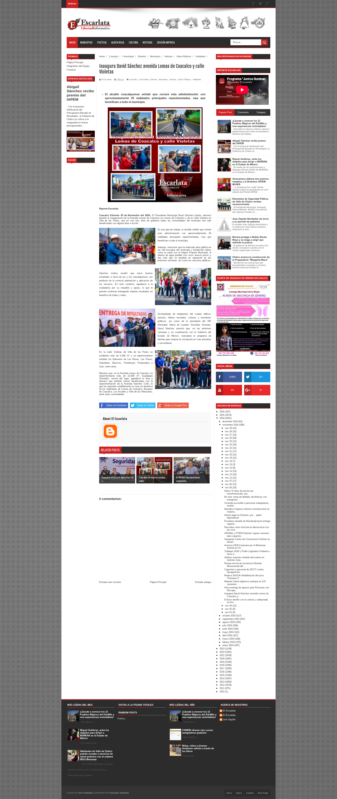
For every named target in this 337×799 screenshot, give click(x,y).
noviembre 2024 (230, 424)
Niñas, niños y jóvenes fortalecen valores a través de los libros (198, 748)
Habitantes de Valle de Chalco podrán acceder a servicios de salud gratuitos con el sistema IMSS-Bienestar (96, 755)
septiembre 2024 (231, 619)
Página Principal (75, 62)
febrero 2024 (229, 642)
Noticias (147, 42)
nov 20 (229, 454)
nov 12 (229, 477)
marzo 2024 (228, 638)
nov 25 (229, 441)
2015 (222, 675)
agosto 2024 (229, 622)
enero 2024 (228, 645)
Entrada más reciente (110, 582)
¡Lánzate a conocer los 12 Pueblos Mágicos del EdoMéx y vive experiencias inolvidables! (97, 714)
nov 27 (229, 434)
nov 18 (229, 461)
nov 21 (229, 451)
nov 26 (229, 438)
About (239, 793)
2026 (222, 411)
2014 (222, 678)
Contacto (71, 69)
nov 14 (229, 471)
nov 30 (229, 428)
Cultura (133, 42)
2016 (222, 671)
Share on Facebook (116, 405)
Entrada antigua (203, 582)
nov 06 (229, 484)
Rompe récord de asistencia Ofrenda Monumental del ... (243, 564)
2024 (222, 418)
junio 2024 (227, 628)
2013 (222, 681)
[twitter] (260, 4)
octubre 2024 (229, 615)
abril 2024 (227, 635)
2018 (222, 665)
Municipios (86, 42)
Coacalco (133, 79)
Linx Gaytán (229, 719)
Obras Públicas (184, 79)
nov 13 (229, 474)
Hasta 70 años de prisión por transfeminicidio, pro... (238, 492)
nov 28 (229, 431)
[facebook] (253, 4)
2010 (222, 691)
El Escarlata (229, 710)
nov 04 (229, 605)
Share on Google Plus (176, 405)
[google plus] (267, 4)
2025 (222, 415)
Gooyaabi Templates (119, 793)
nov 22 (229, 448)
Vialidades (197, 79)
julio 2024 (227, 625)
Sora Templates (85, 793)
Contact (249, 793)
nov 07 (229, 481)
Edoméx (153, 79)
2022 (222, 652)
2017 (222, 668)
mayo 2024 (228, 632)
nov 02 (229, 609)
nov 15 (229, 467)
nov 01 (229, 612)
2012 (222, 685)
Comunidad (144, 79)
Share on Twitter (145, 405)
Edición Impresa (166, 42)
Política (102, 42)
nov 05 (229, 487)
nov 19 (229, 457)
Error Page (263, 793)
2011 (222, 688)
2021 (222, 655)
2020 (222, 658)
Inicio (72, 42)
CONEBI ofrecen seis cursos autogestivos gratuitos (197, 731)
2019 (222, 662)
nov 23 (229, 444)
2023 (222, 648)
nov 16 (229, 464)
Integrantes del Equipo (78, 66)
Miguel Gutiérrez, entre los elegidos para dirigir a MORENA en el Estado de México (94, 734)
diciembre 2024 (230, 421)
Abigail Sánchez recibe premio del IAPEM (80, 93)
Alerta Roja (117, 42)
